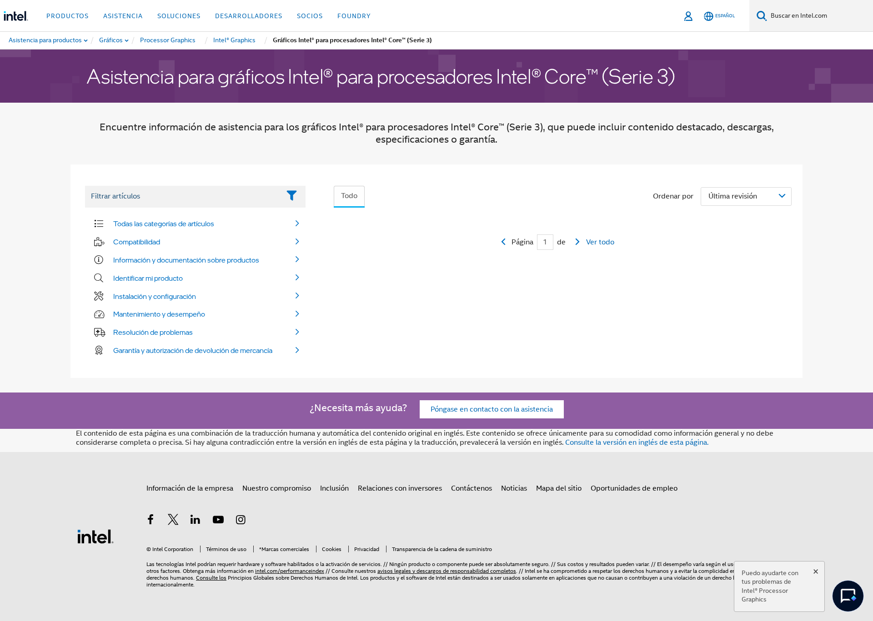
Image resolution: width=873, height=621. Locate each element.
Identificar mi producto (148, 278)
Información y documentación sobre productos (186, 259)
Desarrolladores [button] (248, 16)
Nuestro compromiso (276, 488)
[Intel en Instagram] (240, 521)
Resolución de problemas (153, 332)
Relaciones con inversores (400, 488)
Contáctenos (471, 488)
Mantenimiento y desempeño (159, 313)
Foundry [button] (354, 16)
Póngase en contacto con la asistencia (492, 409)
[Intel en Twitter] (173, 521)
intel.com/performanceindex (289, 570)
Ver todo (600, 242)
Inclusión (334, 488)
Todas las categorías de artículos (163, 223)
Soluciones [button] (179, 16)
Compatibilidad (136, 241)
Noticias (514, 488)
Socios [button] (310, 16)
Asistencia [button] (123, 16)
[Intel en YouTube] (218, 521)
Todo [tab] (349, 195)
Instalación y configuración (154, 296)
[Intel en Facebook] (150, 521)
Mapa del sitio (559, 488)
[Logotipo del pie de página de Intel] (95, 536)
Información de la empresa (189, 488)
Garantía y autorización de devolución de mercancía (192, 350)
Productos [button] (67, 16)
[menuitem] (111, 40)
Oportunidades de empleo (634, 488)
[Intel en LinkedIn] (195, 521)
